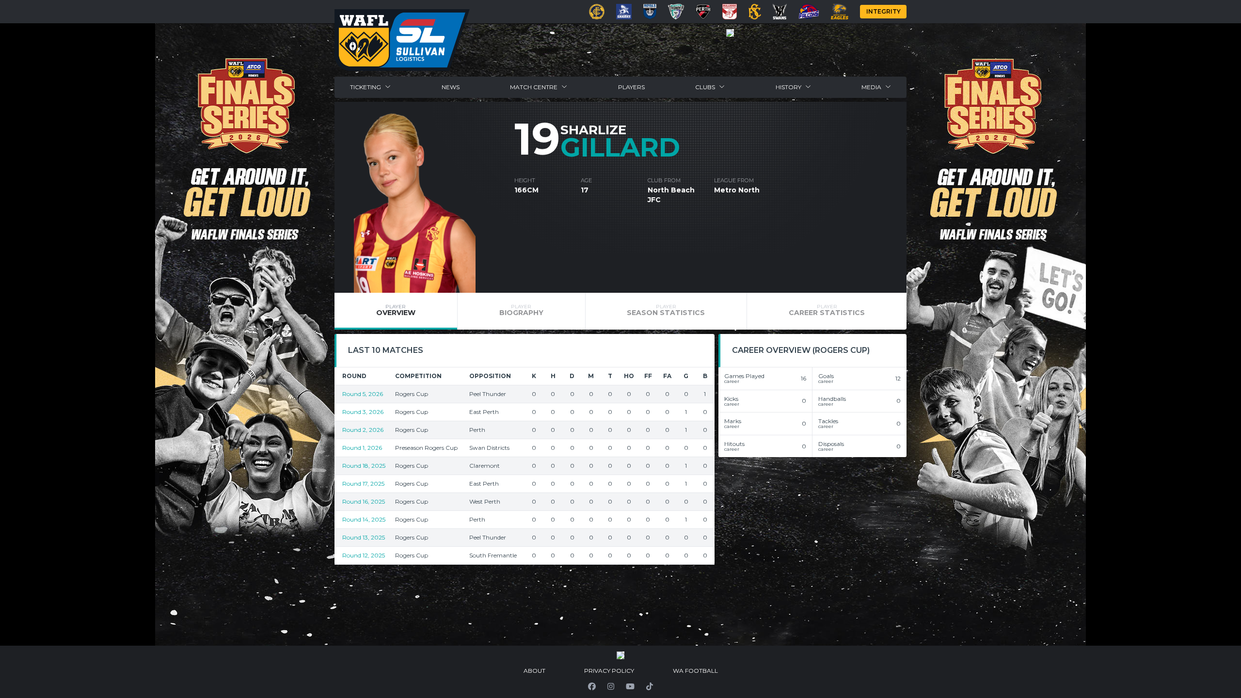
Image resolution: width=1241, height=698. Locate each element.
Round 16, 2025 (363, 501)
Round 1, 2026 (362, 447)
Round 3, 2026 (362, 411)
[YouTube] (630, 686)
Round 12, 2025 (363, 555)
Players (631, 87)
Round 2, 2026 (362, 429)
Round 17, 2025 (363, 483)
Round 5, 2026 (362, 393)
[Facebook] (592, 686)
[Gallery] (730, 33)
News (451, 87)
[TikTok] (649, 686)
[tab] (395, 311)
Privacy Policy (609, 670)
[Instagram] (610, 686)
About (534, 670)
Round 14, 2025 (363, 519)
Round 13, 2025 (363, 537)
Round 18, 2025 (363, 465)
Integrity (883, 11)
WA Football (695, 670)
